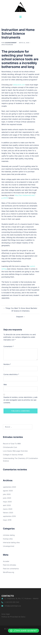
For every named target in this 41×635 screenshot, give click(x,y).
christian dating (9, 535)
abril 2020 (7, 505)
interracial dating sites (11, 542)
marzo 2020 (7, 509)
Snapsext (19, 317)
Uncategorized (7, 44)
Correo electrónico (11, 374)
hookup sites (8, 539)
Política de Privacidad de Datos (13, 617)
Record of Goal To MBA (12, 444)
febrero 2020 (8, 513)
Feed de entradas (9, 565)
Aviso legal (5, 614)
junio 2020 (7, 498)
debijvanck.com (19, 85)
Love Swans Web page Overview (15, 451)
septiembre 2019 (9, 516)
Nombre (7, 364)
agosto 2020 (8, 491)
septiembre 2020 (9, 487)
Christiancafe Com (10, 447)
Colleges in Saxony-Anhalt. (13, 455)
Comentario (8, 346)
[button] (23, 631)
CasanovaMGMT (11, 42)
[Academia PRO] (20, 8)
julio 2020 (7, 494)
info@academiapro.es (13, 606)
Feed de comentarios (11, 569)
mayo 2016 (7, 520)
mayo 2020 (7, 502)
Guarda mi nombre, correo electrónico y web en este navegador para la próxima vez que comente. (20, 400)
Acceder (6, 561)
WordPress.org (8, 572)
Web (5, 385)
